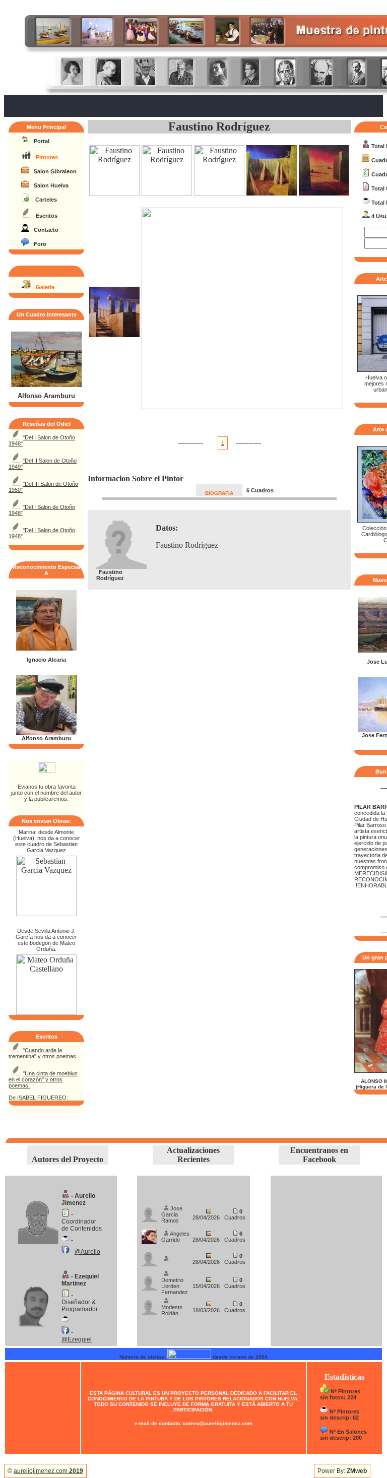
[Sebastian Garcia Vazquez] (46, 913)
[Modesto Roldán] (149, 1304)
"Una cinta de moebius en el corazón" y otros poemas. (43, 1079)
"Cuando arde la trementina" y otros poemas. (43, 1053)
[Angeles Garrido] (149, 1234)
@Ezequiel (76, 1339)
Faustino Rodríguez (219, 126)
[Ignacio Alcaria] (46, 649)
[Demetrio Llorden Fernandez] (149, 1280)
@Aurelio (87, 1251)
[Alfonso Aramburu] (46, 385)
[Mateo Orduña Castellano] (46, 1012)
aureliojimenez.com (48, 1470)
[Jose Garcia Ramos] (149, 1211)
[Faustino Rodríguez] (114, 192)
